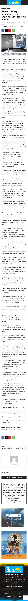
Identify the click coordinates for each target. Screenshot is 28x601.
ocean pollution (12, 429)
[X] (6, 30)
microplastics (4, 429)
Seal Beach (19, 429)
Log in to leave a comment (14, 477)
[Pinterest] (9, 30)
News (8, 8)
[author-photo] (14, 462)
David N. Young (6, 26)
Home (2, 6)
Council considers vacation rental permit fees (21, 448)
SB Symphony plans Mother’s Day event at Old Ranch (6, 448)
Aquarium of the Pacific (10, 427)
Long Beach (7, 6)
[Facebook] (2, 30)
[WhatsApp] (13, 30)
